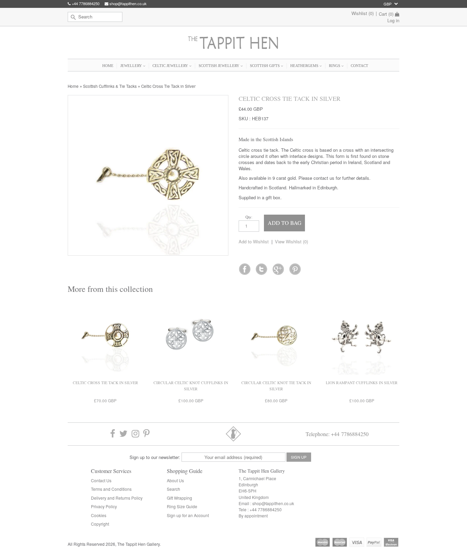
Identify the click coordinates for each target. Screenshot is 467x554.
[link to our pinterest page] (146, 434)
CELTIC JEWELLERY (170, 66)
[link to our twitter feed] (261, 267)
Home (73, 86)
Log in (393, 20)
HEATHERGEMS (304, 66)
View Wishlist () (291, 241)
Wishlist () (362, 13)
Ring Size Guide (182, 506)
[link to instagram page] (135, 434)
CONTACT (359, 66)
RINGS (335, 66)
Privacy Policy (104, 506)
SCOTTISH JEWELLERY (219, 66)
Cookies (98, 515)
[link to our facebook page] (245, 267)
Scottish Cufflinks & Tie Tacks (110, 86)
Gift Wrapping (179, 498)
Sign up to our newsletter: (155, 457)
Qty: (248, 217)
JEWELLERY (131, 66)
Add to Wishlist (254, 241)
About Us (175, 480)
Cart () (386, 14)
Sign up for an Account (188, 515)
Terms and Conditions (111, 489)
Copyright (100, 524)
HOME (108, 66)
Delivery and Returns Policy (117, 498)
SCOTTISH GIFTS (265, 66)
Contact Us (101, 480)
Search (173, 489)
